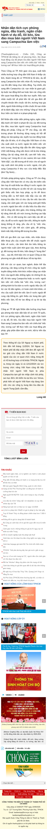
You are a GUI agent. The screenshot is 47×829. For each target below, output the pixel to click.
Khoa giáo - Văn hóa (23, 797)
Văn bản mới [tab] (9, 748)
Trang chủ (7, 791)
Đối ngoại (40, 794)
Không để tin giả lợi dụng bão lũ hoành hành (19, 519)
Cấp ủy (40, 791)
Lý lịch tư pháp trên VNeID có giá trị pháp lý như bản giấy (24, 510)
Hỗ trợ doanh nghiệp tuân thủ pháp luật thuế (19, 535)
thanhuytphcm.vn (19, 823)
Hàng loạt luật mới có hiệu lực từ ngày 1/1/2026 (20, 507)
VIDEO (9, 695)
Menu (42, 9)
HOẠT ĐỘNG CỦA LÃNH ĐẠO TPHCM (22, 584)
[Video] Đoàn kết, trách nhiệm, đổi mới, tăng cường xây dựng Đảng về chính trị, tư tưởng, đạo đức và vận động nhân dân (23, 740)
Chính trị (17, 791)
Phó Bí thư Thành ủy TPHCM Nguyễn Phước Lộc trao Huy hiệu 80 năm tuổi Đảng (22, 647)
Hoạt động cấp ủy (14, 619)
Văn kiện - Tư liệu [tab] (23, 748)
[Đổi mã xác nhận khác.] (37, 443)
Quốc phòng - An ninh (26, 794)
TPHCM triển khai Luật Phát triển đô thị (17, 611)
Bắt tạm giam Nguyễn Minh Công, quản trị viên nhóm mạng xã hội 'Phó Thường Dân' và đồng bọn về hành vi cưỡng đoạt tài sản (23, 488)
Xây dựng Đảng (29, 791)
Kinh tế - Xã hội (9, 794)
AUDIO (21, 695)
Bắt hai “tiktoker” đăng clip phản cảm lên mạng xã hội (22, 562)
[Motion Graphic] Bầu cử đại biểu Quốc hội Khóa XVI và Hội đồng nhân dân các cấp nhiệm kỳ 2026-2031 (23, 733)
